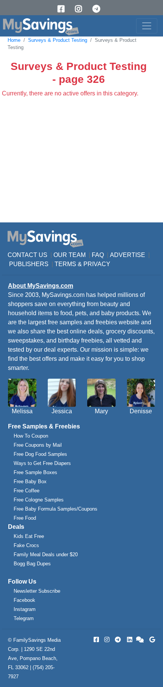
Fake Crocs (26, 545)
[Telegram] (99, 9)
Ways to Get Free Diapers (42, 463)
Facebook (24, 600)
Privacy (96, 264)
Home (14, 40)
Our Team (69, 255)
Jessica (62, 411)
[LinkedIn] (129, 639)
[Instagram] (81, 9)
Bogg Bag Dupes (32, 563)
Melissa (22, 411)
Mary (101, 411)
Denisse (141, 411)
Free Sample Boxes (35, 472)
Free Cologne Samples (39, 500)
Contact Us (27, 255)
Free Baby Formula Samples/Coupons (55, 509)
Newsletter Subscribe (37, 591)
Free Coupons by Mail (38, 445)
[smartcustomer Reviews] (140, 639)
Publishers (29, 264)
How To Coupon (31, 436)
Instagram (25, 609)
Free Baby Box (30, 481)
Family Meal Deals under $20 (46, 554)
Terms (65, 264)
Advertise (127, 255)
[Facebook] (64, 9)
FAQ (98, 255)
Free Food (25, 518)
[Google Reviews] (151, 639)
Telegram (24, 618)
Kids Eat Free (29, 536)
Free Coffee (26, 490)
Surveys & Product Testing (57, 40)
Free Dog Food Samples (40, 454)
